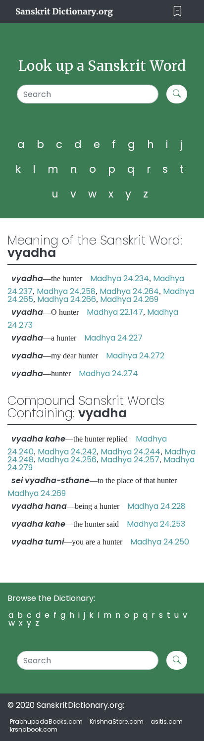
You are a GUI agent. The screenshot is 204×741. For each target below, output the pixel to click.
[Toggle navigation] (177, 11)
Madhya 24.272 (135, 355)
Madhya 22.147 (115, 312)
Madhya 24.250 (159, 541)
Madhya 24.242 (67, 451)
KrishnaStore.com (117, 721)
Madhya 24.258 (66, 291)
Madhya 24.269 (129, 299)
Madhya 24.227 (113, 338)
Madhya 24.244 (130, 451)
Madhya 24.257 (130, 459)
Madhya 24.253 (156, 524)
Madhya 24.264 (129, 291)
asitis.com (167, 721)
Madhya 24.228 (156, 506)
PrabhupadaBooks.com (46, 721)
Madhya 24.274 (108, 373)
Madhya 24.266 (66, 299)
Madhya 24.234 (119, 278)
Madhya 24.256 (67, 459)
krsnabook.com (33, 729)
